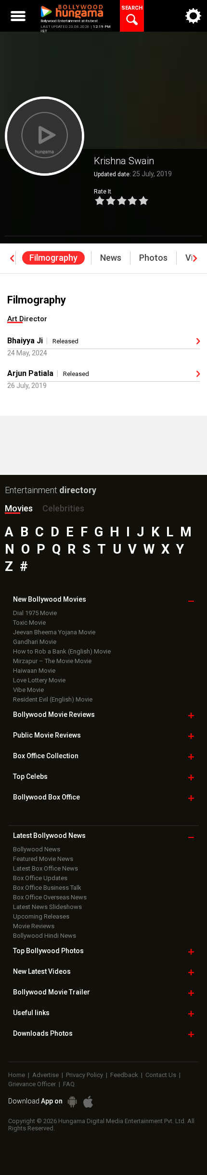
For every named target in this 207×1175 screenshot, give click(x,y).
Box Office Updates (40, 878)
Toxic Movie (29, 622)
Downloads (43, 1033)
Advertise (45, 1074)
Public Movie (47, 735)
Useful (31, 1013)
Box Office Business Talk (47, 887)
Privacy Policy (84, 1074)
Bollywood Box (46, 797)
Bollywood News (36, 849)
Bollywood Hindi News (44, 935)
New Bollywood (49, 599)
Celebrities (63, 508)
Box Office (45, 756)
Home (16, 1074)
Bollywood (51, 992)
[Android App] (72, 1102)
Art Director (27, 319)
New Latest (42, 971)
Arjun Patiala (30, 373)
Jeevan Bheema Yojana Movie (54, 632)
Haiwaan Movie (34, 670)
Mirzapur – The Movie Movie (52, 661)
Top (30, 776)
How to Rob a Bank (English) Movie (62, 651)
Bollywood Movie (54, 714)
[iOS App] (88, 1102)
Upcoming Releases (41, 916)
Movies (19, 508)
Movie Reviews (33, 926)
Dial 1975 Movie (35, 613)
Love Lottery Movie (39, 680)
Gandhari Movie (34, 641)
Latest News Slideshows (47, 906)
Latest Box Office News (45, 868)
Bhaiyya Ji (25, 340)
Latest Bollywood (49, 835)
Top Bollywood (48, 951)
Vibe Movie (28, 689)
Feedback (124, 1074)
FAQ (69, 1084)
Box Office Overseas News (50, 897)
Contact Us (160, 1074)
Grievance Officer (32, 1084)
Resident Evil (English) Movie (52, 699)
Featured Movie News (43, 858)
